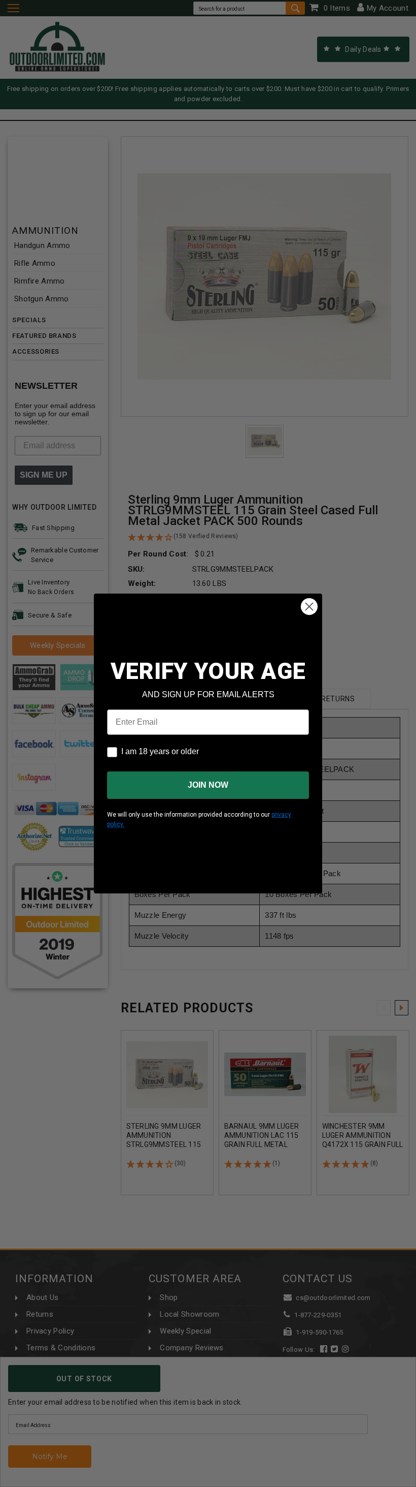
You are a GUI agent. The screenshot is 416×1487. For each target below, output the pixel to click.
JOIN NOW (208, 785)
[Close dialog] (309, 606)
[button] (415, 1482)
